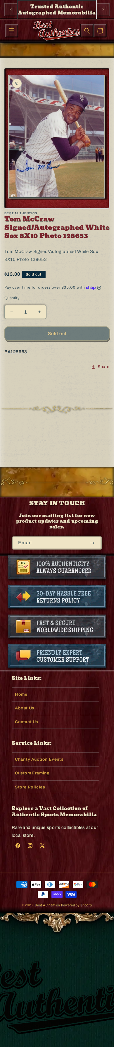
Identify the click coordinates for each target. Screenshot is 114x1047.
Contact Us (26, 722)
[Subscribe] (92, 543)
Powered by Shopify (77, 905)
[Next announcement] (103, 9)
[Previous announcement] (10, 9)
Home (21, 694)
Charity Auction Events (39, 759)
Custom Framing (32, 773)
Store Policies (30, 787)
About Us (24, 708)
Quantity (12, 298)
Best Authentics (47, 905)
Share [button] (104, 367)
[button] (11, 30)
